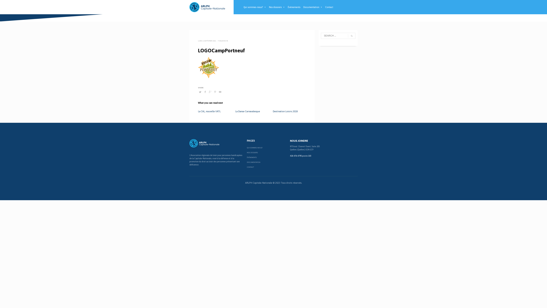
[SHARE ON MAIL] (220, 92)
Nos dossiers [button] (275, 7)
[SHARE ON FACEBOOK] (205, 92)
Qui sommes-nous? (253, 7)
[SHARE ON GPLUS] (210, 92)
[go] (351, 36)
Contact (329, 7)
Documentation (311, 7)
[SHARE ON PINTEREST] (215, 92)
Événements (294, 7)
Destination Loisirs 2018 (285, 111)
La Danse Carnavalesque (247, 111)
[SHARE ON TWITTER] (200, 92)
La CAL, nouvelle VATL (209, 111)
